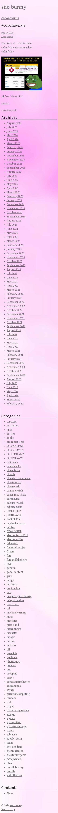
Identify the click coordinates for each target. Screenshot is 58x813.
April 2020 (12, 395)
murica (11, 641)
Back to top (8, 809)
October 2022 (14, 310)
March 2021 (13, 350)
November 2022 (16, 306)
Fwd (9, 563)
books (10, 437)
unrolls (11, 771)
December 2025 (15, 155)
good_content (15, 572)
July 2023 (12, 273)
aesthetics (12, 425)
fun (9, 555)
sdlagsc (11, 714)
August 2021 (14, 330)
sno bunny (13, 7)
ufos (9, 763)
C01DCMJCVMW (16, 454)
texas (10, 742)
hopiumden (13, 588)
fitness (10, 551)
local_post (13, 604)
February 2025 (15, 196)
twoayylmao (14, 759)
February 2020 (15, 403)
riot (9, 702)
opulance (12, 657)
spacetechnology (16, 726)
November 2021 (16, 318)
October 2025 (14, 163)
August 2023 (14, 269)
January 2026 (14, 151)
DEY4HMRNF (14, 531)
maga (10, 616)
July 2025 (12, 176)
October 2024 (14, 212)
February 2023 (15, 293)
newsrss (11, 645)
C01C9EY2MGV (15, 446)
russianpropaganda (18, 710)
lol (8, 608)
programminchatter (18, 681)
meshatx (12, 633)
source (5, 103)
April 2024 (12, 237)
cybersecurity (14, 507)
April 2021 (12, 346)
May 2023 (12, 281)
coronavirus (10, 18)
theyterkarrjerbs (16, 755)
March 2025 (13, 192)
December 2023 (15, 253)
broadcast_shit (15, 442)
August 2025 (14, 171)
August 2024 (14, 220)
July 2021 (12, 334)
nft (8, 649)
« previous (6, 110)
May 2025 (12, 184)
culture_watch (15, 502)
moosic (11, 637)
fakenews (12, 543)
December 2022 (15, 302)
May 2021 (12, 342)
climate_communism (18, 478)
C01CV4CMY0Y (15, 450)
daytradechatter (16, 523)
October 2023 (14, 261)
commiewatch (15, 490)
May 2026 (12, 135)
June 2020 (12, 387)
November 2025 (16, 159)
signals (11, 718)
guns (9, 576)
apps (9, 429)
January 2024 (14, 249)
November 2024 (16, 208)
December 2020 (15, 363)
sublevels (12, 734)
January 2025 (14, 200)
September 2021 (16, 326)
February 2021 (15, 354)
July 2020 (12, 383)
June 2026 (12, 131)
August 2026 (14, 123)
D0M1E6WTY (14, 515)
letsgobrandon (15, 600)
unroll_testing (15, 767)
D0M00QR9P (14, 511)
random (11, 698)
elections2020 (15, 539)
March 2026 (13, 143)
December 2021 (15, 314)
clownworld (13, 486)
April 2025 (12, 188)
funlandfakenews (17, 559)
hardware (12, 584)
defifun (11, 527)
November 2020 (16, 367)
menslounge (14, 629)
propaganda (14, 685)
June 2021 (12, 338)
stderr (10, 730)
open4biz (12, 653)
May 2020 (12, 391)
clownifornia (14, 482)
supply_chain (14, 738)
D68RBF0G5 (13, 519)
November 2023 (16, 257)
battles (11, 433)
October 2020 (14, 371)
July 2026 (12, 127)
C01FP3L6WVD (15, 458)
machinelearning (16, 612)
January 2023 (14, 298)
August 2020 (14, 379)
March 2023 (13, 289)
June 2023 (12, 277)
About (10, 793)
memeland (13, 624)
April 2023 (12, 285)
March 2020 (13, 399)
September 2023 (16, 265)
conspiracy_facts (16, 494)
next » (15, 110)
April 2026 (12, 139)
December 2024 (15, 204)
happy (10, 580)
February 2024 (15, 245)
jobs (9, 592)
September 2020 (16, 375)
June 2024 (12, 228)
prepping (12, 673)
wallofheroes (14, 775)
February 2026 (15, 147)
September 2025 (16, 167)
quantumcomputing (18, 694)
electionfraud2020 (17, 535)
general (11, 568)
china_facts (13, 470)
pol (9, 669)
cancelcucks (14, 466)
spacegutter (14, 722)
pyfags (10, 690)
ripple (10, 706)
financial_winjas (16, 547)
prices (10, 677)
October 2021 (14, 322)
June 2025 (12, 180)
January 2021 (14, 359)
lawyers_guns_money (19, 596)
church (11, 474)
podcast (11, 665)
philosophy (13, 661)
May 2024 (12, 232)
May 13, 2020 (7, 33)
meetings (12, 620)
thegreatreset (15, 751)
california (12, 462)
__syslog (11, 421)
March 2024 (13, 241)
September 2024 (16, 216)
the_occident (14, 746)
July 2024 (12, 224)
